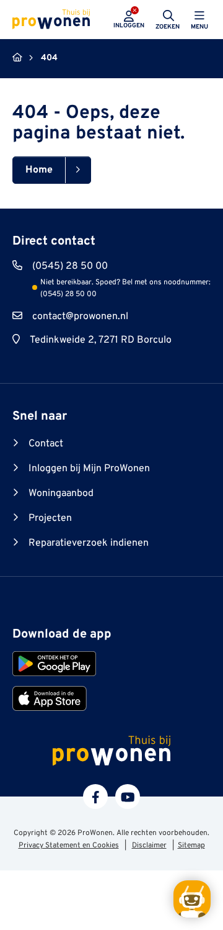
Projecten (50, 518)
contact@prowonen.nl (80, 316)
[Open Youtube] (127, 796)
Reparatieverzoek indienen (88, 543)
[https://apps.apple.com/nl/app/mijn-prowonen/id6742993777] (49, 698)
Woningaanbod (61, 493)
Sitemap (191, 846)
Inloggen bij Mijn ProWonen (89, 469)
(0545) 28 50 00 (70, 266)
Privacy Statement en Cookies (69, 846)
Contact (45, 444)
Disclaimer (149, 846)
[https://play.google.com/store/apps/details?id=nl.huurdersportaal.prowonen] (54, 663)
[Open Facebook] (95, 796)
